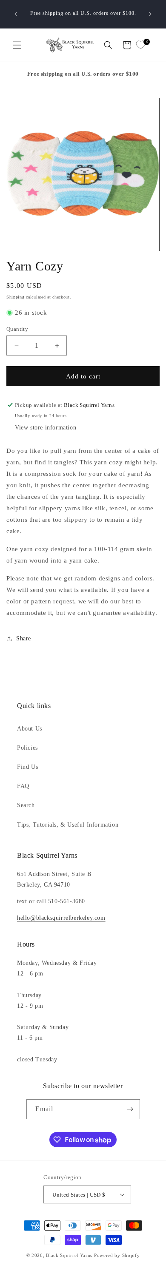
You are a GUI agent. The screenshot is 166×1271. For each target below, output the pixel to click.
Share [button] (23, 638)
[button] (17, 45)
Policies (27, 748)
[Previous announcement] (15, 14)
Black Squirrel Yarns (69, 1255)
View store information (45, 427)
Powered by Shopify (117, 1255)
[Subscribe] (130, 1109)
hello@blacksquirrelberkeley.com (61, 918)
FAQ (23, 786)
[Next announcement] (150, 14)
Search (26, 805)
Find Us (27, 767)
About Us (29, 728)
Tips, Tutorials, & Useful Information (67, 825)
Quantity (17, 329)
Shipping (15, 297)
